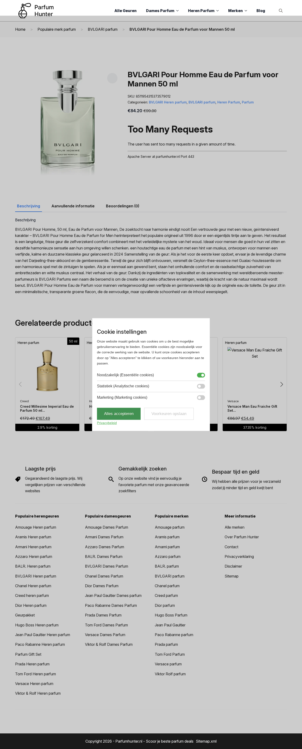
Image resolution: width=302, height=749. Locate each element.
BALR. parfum (167, 566)
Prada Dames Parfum (103, 615)
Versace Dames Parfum (105, 634)
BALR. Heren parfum (32, 566)
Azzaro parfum (167, 556)
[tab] (28, 206)
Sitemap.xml (206, 741)
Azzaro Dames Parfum (104, 546)
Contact (231, 546)
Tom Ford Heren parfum (35, 674)
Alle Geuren (125, 10)
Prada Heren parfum (32, 664)
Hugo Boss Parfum (171, 615)
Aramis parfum (167, 537)
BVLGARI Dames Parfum (106, 566)
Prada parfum (166, 644)
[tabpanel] (151, 256)
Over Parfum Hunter (242, 537)
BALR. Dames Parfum (103, 556)
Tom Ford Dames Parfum (106, 625)
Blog (260, 10)
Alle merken (234, 527)
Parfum (248, 102)
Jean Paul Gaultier (170, 625)
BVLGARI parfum (102, 29)
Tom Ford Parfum (170, 654)
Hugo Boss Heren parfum (37, 625)
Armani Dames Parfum (104, 537)
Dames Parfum (160, 10)
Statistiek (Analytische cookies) (123, 386)
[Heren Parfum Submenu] (218, 10)
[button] (112, 78)
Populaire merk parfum (57, 29)
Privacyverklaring (239, 556)
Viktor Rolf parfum (170, 674)
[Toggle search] (281, 10)
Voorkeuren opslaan (168, 413)
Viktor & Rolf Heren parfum (38, 693)
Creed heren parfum (32, 595)
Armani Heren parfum (33, 546)
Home (20, 29)
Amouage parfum (170, 527)
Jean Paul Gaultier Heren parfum (42, 634)
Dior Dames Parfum (101, 585)
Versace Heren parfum (34, 683)
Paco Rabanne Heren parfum (40, 644)
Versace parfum (168, 664)
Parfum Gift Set (28, 654)
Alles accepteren (119, 413)
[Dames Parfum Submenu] (178, 10)
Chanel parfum (167, 585)
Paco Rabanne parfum (174, 634)
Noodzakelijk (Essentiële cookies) (125, 375)
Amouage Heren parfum (35, 527)
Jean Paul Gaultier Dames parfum (113, 595)
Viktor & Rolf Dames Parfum (109, 644)
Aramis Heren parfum (33, 537)
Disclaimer (233, 566)
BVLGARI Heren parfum (168, 102)
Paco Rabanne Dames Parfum (111, 605)
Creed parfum (166, 595)
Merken (235, 10)
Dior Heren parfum (30, 605)
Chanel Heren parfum (33, 585)
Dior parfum (165, 605)
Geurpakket (25, 615)
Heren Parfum (201, 10)
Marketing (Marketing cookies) (122, 397)
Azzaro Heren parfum (33, 556)
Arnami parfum (167, 546)
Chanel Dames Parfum (104, 576)
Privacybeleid (107, 423)
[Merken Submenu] (247, 10)
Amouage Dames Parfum (106, 527)
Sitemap (232, 576)
